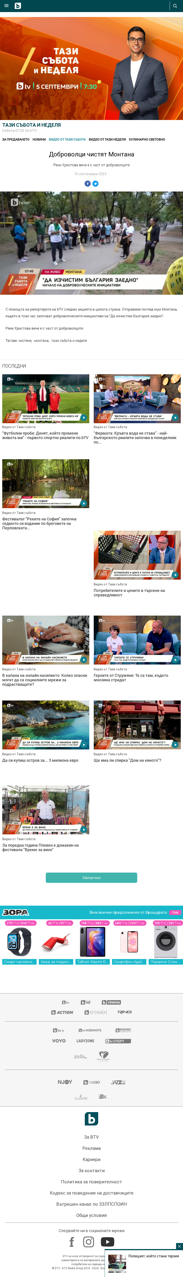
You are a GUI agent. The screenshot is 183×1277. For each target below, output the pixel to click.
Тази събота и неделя (31, 125)
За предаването (15, 139)
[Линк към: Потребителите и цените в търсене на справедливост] (45, 586)
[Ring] (124, 943)
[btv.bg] (65, 933)
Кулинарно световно (147, 139)
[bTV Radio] (91, 1013)
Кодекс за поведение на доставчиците (91, 1123)
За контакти (92, 1101)
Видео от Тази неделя (107, 139)
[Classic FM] (81, 1027)
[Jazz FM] (118, 1013)
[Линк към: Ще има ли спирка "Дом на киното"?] (45, 756)
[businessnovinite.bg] (123, 961)
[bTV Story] (95, 943)
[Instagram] (89, 1170)
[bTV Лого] (91, 1049)
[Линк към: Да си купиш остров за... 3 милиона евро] (137, 671)
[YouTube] (108, 1170)
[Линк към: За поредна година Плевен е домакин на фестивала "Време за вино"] (137, 756)
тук (175, 843)
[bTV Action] (62, 943)
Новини (39, 139)
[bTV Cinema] (111, 933)
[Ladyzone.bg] (85, 971)
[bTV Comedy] (85, 933)
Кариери (91, 1090)
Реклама (91, 1079)
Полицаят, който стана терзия (153, 1256)
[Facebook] (72, 1170)
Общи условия (91, 1146)
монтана (41, 340)
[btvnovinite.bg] (90, 961)
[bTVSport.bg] (118, 972)
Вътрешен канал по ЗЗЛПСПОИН (91, 1135)
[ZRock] (103, 1027)
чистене (24, 340)
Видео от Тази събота (67, 139)
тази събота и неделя (69, 340)
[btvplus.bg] (58, 961)
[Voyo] (59, 971)
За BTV (91, 1068)
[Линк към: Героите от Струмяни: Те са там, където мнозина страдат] (45, 671)
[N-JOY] (65, 1013)
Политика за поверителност (91, 1112)
